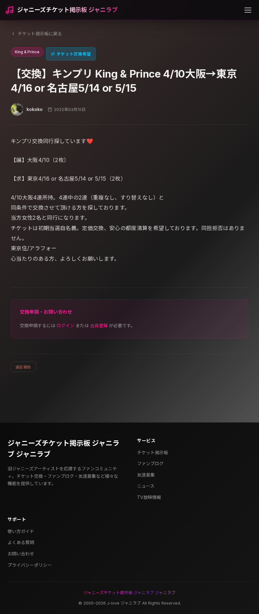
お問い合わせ (21, 553)
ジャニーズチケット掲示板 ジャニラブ (67, 10)
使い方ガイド (21, 531)
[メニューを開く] (248, 10)
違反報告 (23, 367)
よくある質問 (21, 542)
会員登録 (99, 325)
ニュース (145, 486)
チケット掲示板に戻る (40, 33)
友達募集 (146, 475)
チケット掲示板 (152, 452)
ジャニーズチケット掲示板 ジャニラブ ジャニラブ (63, 448)
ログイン (65, 325)
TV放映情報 (149, 497)
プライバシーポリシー (30, 565)
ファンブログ (150, 463)
